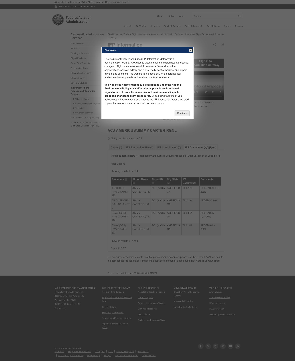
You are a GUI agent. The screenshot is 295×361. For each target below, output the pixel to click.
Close (190, 50)
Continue (182, 113)
